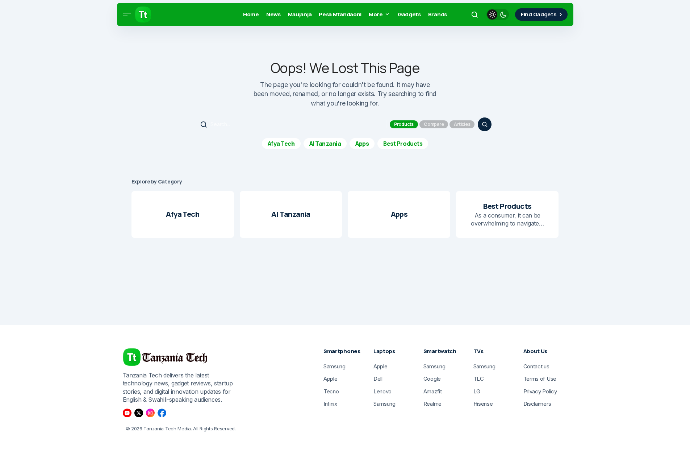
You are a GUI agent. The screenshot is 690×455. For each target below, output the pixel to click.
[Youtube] (127, 413)
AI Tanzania (325, 144)
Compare (434, 124)
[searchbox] (292, 124)
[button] (127, 14)
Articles (462, 124)
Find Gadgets (538, 14)
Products (404, 124)
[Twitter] (139, 413)
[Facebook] (162, 413)
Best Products (402, 144)
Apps (362, 144)
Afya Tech (281, 144)
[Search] (485, 124)
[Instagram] (150, 413)
